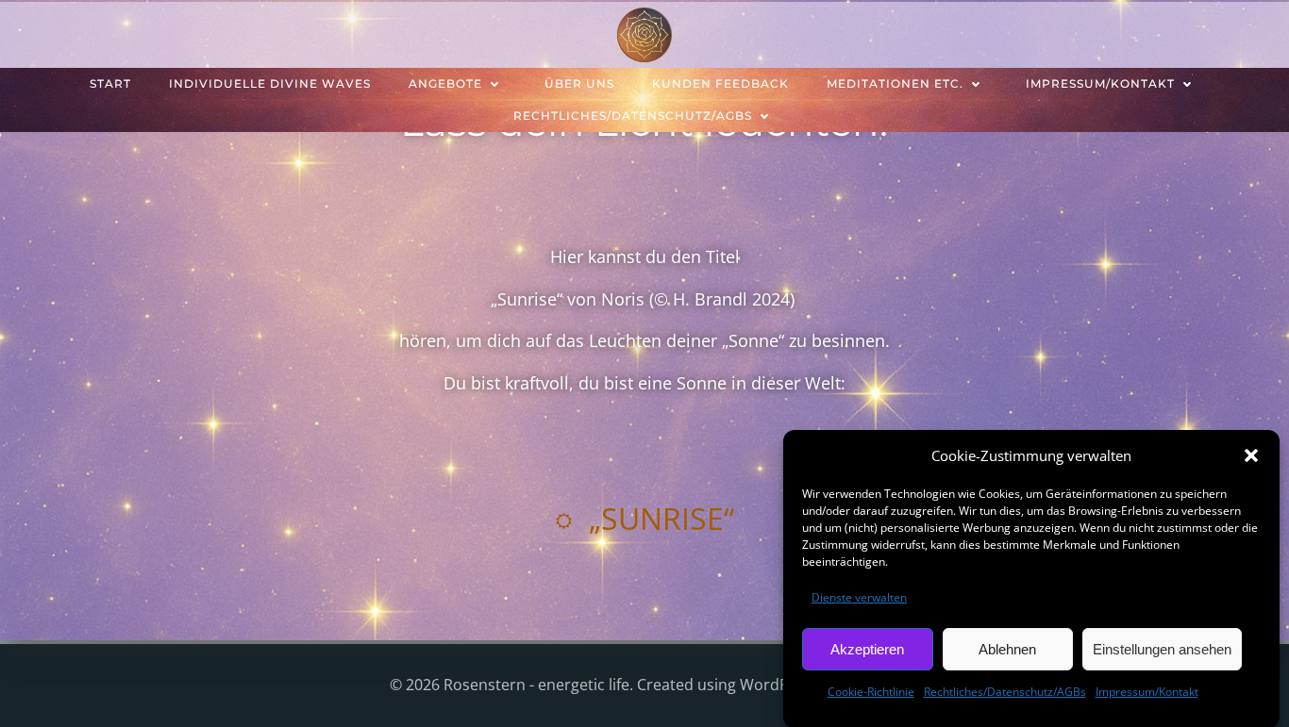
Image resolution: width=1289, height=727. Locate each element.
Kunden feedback (720, 83)
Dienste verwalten (859, 597)
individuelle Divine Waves (270, 83)
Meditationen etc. (895, 83)
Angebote (445, 83)
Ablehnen (1007, 648)
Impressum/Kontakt (1147, 692)
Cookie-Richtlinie (871, 692)
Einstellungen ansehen (1162, 648)
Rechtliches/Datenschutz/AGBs (1005, 692)
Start (110, 83)
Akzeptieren (867, 648)
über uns (579, 83)
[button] (1251, 455)
